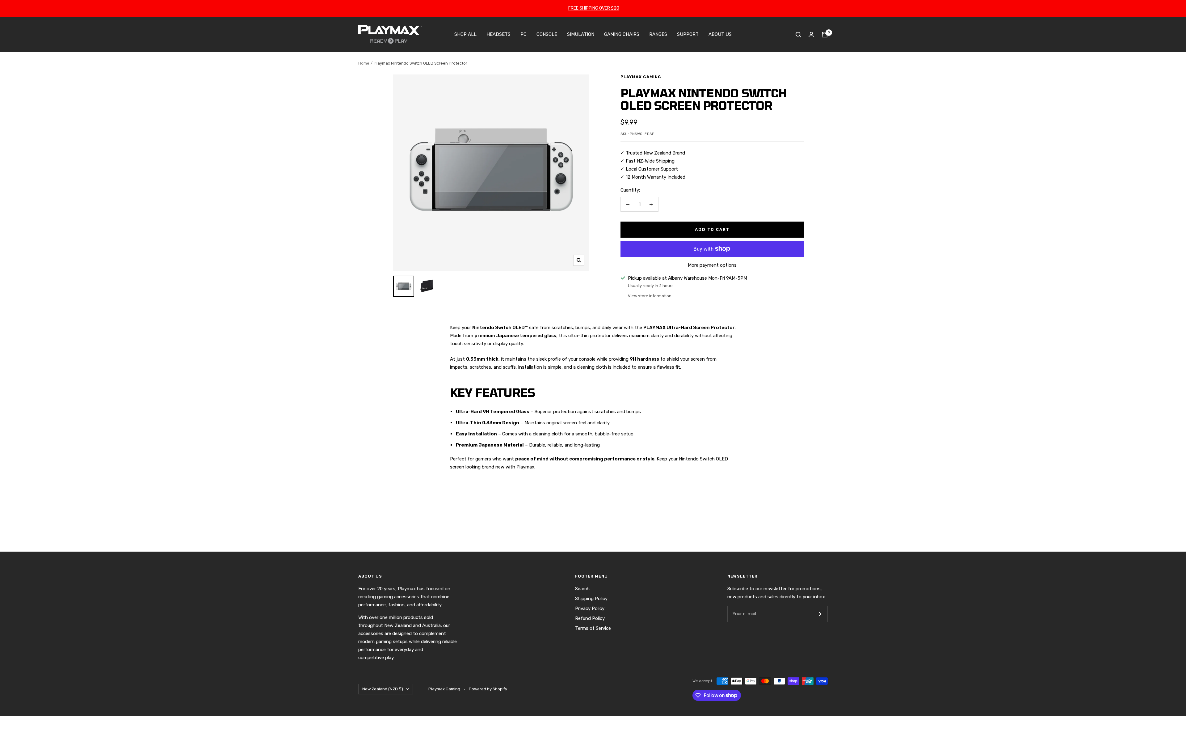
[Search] (798, 34)
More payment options (712, 265)
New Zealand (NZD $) (382, 689)
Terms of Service (593, 628)
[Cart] (825, 34)
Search (582, 588)
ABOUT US (720, 34)
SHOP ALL (465, 34)
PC (523, 34)
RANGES (658, 34)
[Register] (819, 614)
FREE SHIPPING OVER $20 (593, 8)
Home (363, 63)
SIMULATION (580, 34)
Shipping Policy (591, 598)
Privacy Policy (589, 608)
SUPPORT (688, 34)
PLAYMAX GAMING (640, 76)
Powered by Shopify (488, 689)
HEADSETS (498, 34)
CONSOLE (546, 34)
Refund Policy (590, 618)
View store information (649, 296)
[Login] (811, 34)
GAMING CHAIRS (621, 34)
